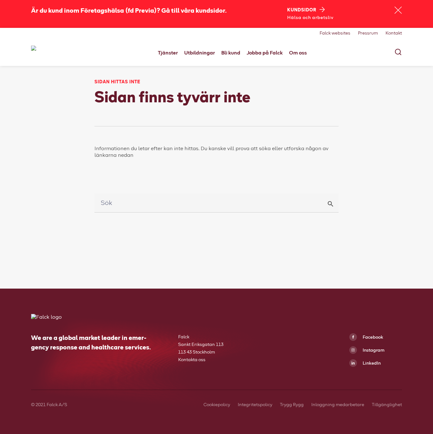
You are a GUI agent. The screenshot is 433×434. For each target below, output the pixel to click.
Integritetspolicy (255, 405)
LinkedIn (371, 363)
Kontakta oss (191, 360)
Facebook (372, 337)
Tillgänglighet (387, 405)
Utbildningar (199, 52)
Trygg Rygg (292, 405)
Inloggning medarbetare (337, 405)
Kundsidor (301, 10)
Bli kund (230, 52)
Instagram (373, 350)
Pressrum (368, 33)
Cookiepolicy (217, 405)
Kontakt (393, 33)
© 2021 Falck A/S (49, 405)
